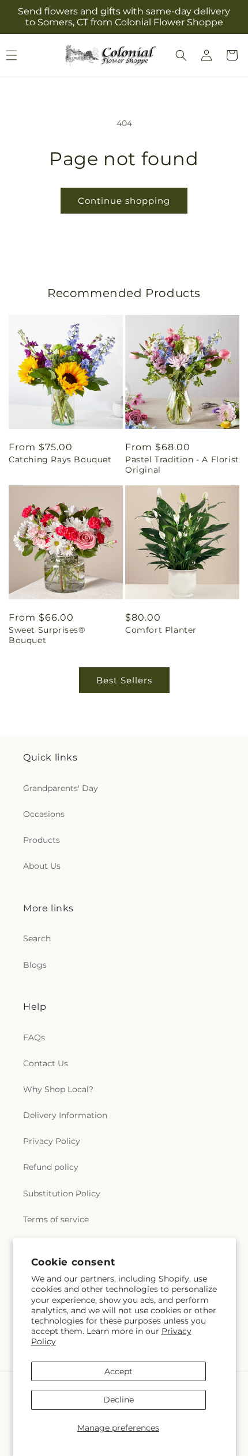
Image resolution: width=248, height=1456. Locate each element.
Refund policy (50, 1167)
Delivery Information (65, 1115)
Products (41, 840)
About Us (42, 866)
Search (37, 938)
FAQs (34, 1037)
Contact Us (45, 1063)
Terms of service (56, 1219)
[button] (181, 55)
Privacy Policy (51, 1141)
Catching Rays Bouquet (60, 459)
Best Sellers (124, 680)
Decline (118, 1399)
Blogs (35, 965)
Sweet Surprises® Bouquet (47, 635)
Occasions (44, 814)
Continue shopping (124, 200)
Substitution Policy (61, 1193)
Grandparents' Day (60, 788)
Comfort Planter (161, 630)
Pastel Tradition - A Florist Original (182, 464)
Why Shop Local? (58, 1089)
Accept (118, 1371)
